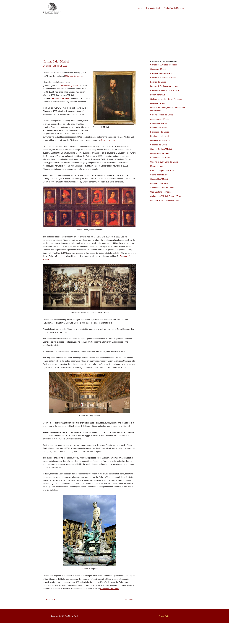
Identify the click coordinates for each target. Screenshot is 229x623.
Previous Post (50, 600)
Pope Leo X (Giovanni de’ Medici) (164, 91)
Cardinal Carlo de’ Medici (161, 149)
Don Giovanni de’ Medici (160, 141)
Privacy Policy (164, 616)
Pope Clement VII (157, 95)
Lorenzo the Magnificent (68, 86)
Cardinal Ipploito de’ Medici (161, 115)
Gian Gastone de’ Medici (160, 192)
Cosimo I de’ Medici (158, 123)
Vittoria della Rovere (159, 175)
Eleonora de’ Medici (158, 128)
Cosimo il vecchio (107, 140)
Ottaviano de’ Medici (73, 76)
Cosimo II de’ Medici (158, 145)
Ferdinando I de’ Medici (160, 136)
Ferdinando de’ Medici (159, 183)
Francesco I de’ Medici (109, 589)
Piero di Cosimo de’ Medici (161, 73)
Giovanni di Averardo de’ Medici (163, 65)
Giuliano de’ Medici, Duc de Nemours (166, 99)
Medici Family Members (174, 8)
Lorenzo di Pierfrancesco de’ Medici (165, 86)
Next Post (130, 600)
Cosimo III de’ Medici (159, 179)
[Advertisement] (114, 34)
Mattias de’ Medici (157, 166)
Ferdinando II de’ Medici (160, 158)
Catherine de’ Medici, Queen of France (166, 196)
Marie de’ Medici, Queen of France (164, 200)
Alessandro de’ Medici (61, 98)
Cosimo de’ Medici (158, 69)
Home (139, 8)
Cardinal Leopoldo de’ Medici (162, 170)
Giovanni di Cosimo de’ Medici (163, 78)
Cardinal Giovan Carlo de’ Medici (164, 162)
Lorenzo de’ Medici (158, 82)
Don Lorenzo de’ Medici (160, 153)
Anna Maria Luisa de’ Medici (162, 188)
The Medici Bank (153, 8)
